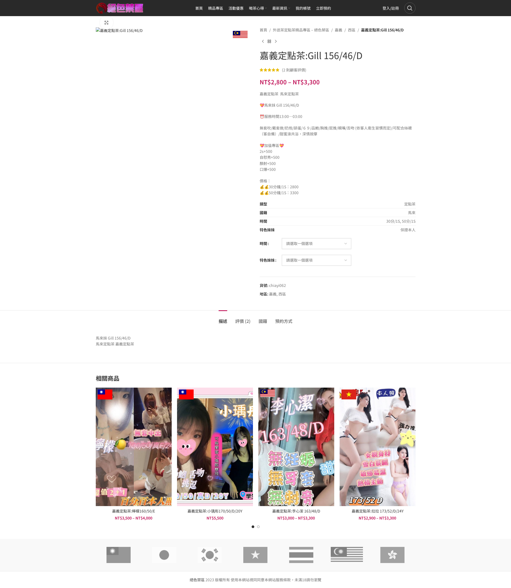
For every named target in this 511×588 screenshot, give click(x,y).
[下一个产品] (276, 41)
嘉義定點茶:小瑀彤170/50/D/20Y (215, 511)
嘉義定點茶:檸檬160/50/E (133, 511)
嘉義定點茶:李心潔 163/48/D (296, 511)
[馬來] (347, 555)
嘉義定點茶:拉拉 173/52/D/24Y (377, 511)
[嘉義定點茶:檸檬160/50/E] (134, 447)
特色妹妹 (267, 260)
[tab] (223, 318)
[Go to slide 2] (258, 526)
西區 (351, 30)
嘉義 (338, 30)
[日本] (164, 555)
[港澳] (392, 555)
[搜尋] (410, 8)
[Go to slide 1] (253, 526)
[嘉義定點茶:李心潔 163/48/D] (296, 447)
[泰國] (301, 555)
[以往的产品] (263, 41)
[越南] (255, 555)
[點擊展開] (106, 22)
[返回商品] (269, 41)
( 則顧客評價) (294, 70)
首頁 (263, 30)
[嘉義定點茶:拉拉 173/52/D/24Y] (378, 447)
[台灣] (118, 555)
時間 (263, 243)
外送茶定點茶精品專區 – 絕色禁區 (301, 30)
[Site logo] (120, 7)
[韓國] (210, 555)
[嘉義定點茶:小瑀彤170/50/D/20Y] (215, 447)
